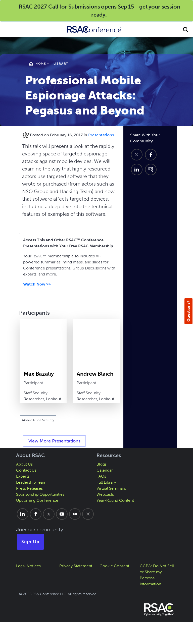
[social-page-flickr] (75, 514)
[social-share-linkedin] (136, 169)
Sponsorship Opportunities (40, 494)
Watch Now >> (37, 284)
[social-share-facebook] (151, 154)
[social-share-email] (151, 169)
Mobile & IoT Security (38, 420)
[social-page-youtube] (62, 514)
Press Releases (29, 488)
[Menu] (7, 29)
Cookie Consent (114, 565)
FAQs (101, 476)
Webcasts (105, 494)
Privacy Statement (75, 565)
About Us (24, 464)
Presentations (101, 135)
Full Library (106, 482)
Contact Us (26, 470)
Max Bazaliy (39, 373)
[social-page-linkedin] (22, 514)
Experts (22, 476)
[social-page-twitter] (49, 514)
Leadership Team (31, 482)
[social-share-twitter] (136, 154)
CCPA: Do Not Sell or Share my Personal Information (157, 574)
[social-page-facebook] (35, 514)
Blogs (101, 464)
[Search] (185, 29)
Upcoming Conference (37, 500)
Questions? (188, 311)
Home (40, 63)
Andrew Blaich (95, 373)
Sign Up (30, 541)
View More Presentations (54, 441)
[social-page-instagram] (88, 514)
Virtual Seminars (111, 488)
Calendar (104, 470)
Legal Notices (28, 565)
